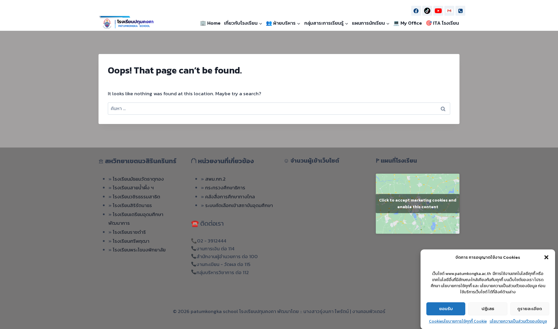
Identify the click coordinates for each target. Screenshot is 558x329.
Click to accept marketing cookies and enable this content (417, 203)
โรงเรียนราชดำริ (129, 232)
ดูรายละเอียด (529, 308)
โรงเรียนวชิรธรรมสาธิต (136, 196)
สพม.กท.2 (215, 179)
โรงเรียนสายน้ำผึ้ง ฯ (133, 187)
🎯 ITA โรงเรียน (442, 23)
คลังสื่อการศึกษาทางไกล (230, 196)
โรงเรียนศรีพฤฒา (131, 241)
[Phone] (460, 11)
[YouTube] (438, 11)
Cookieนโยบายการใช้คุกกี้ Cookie (458, 321)
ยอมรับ (446, 308)
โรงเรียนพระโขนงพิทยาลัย (139, 250)
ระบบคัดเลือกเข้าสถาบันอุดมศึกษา (239, 205)
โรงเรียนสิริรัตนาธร (132, 205)
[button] (546, 257)
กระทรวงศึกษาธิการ (225, 187)
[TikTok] (427, 11)
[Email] (449, 11)
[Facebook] (416, 11)
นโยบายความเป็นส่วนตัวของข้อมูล (518, 321)
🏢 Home (210, 23)
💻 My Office (407, 23)
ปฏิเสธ (488, 308)
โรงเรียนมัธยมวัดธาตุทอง (138, 179)
